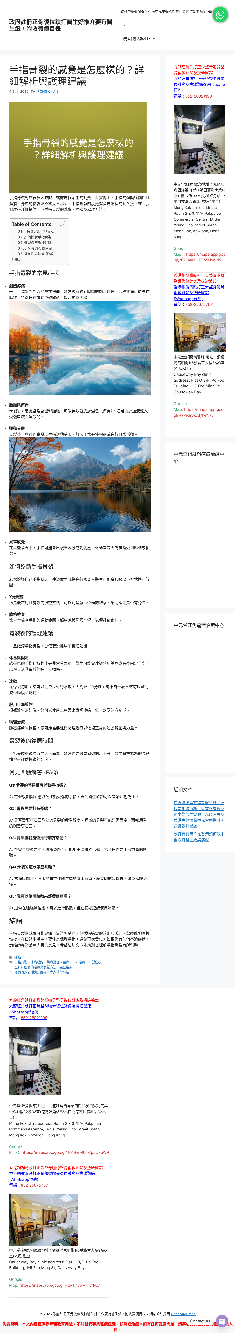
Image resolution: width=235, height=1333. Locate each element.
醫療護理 (53, 962)
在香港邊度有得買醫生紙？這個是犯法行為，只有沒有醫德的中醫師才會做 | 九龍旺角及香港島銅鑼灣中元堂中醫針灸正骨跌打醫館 (199, 814)
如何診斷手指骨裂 (38, 237)
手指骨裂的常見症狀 (38, 231)
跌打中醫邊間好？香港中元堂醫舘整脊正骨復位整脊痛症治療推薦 (170, 11)
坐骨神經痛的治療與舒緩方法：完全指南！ (45, 967)
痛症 (17, 957)
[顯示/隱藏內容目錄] (59, 225)
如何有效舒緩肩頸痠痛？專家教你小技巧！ (45, 972)
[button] (199, 84)
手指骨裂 (20, 962)
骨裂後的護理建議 (38, 243)
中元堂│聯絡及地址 (135, 39)
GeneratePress (183, 1314)
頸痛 (66, 962)
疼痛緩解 (37, 962)
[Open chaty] (222, 1321)
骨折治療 (78, 962)
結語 (18, 260)
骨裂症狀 (94, 962)
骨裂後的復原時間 (38, 248)
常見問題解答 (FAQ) (39, 254)
